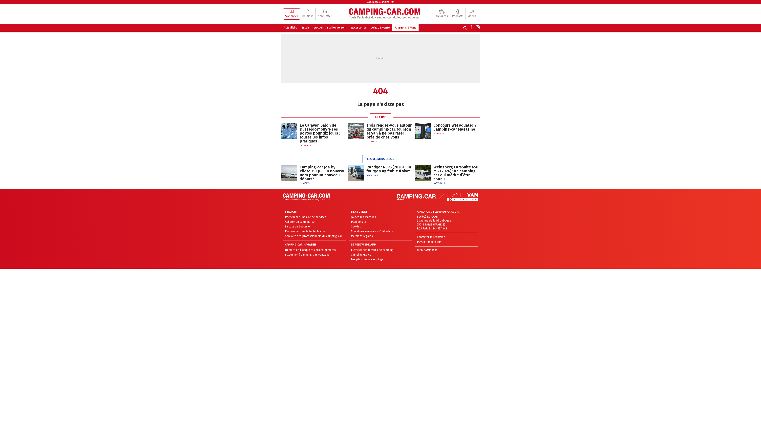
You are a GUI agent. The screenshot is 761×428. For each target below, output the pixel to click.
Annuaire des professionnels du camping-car (313, 236)
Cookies (356, 226)
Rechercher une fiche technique (305, 231)
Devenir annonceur (429, 242)
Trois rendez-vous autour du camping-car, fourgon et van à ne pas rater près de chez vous (389, 131)
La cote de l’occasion (298, 226)
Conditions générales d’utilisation (372, 231)
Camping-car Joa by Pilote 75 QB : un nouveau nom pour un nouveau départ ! (322, 173)
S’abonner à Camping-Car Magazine (307, 254)
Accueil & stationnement (330, 27)
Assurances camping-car (380, 2)
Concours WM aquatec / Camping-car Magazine (455, 127)
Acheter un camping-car (300, 222)
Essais (306, 27)
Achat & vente (380, 27)
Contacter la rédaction (431, 237)
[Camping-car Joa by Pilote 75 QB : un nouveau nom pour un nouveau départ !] (289, 175)
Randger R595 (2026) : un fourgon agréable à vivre (388, 169)
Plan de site (358, 222)
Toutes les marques (363, 217)
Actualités (290, 27)
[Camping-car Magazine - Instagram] (478, 27)
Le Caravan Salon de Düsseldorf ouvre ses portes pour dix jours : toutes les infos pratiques (320, 133)
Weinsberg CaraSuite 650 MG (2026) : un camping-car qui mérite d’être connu (455, 173)
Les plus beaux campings (367, 259)
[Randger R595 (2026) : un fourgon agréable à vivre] (356, 173)
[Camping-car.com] (384, 14)
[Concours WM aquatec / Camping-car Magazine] (423, 131)
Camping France (361, 254)
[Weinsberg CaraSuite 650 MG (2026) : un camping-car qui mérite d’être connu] (423, 175)
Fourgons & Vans (405, 27)
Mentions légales (362, 236)
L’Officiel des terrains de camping (372, 250)
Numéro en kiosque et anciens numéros (310, 250)
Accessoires (359, 27)
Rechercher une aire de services (305, 217)
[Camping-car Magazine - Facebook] (471, 27)
